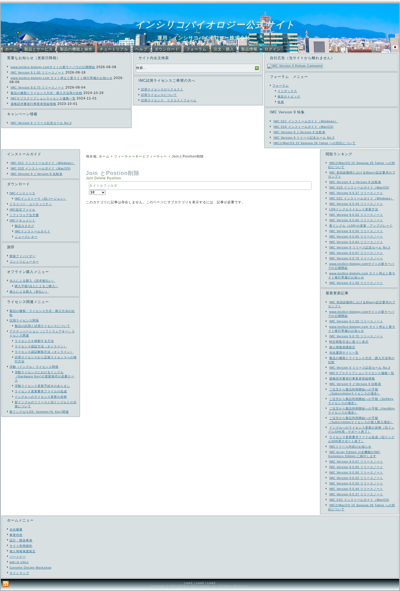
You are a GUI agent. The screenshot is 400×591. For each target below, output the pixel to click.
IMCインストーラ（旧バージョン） (41, 198)
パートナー (18, 556)
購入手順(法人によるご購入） (37, 286)
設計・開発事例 (21, 540)
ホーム (11, 49)
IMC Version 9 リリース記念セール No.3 (41, 123)
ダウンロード (167, 49)
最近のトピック (289, 96)
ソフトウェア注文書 (24, 215)
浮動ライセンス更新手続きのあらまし (42, 385)
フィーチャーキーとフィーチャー (140, 156)
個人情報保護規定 (23, 551)
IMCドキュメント (22, 220)
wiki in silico (19, 562)
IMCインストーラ (22, 193)
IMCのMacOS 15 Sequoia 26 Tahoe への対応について (314, 143)
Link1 (188, 582)
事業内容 (16, 535)
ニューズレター (26, 236)
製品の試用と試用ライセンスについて (42, 326)
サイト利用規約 (21, 545)
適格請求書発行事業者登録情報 (33, 103)
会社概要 (16, 529)
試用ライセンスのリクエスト (162, 89)
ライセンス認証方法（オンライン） (41, 346)
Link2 (200, 582)
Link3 (211, 582)
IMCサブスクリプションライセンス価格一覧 (43, 98)
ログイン (272, 49)
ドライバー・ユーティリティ (31, 204)
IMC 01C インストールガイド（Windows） (305, 121)
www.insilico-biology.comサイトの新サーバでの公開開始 (53, 67)
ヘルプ (141, 49)
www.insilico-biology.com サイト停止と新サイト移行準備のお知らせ (62, 78)
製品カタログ (24, 226)
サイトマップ (19, 573)
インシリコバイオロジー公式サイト (215, 24)
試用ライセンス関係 (24, 320)
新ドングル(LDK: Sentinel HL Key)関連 (39, 411)
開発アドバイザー (23, 256)
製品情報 (249, 49)
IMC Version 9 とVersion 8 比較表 (299, 132)
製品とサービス (38, 49)
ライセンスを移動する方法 (34, 341)
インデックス (287, 91)
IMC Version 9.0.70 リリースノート (37, 87)
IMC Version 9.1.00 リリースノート (37, 72)
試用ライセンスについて (159, 94)
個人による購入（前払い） (29, 291)
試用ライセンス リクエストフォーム (168, 100)
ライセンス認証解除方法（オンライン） (44, 351)
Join (90, 178)
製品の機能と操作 (76, 49)
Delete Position (107, 178)
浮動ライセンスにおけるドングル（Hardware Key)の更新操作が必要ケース (44, 376)
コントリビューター (24, 261)
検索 (281, 102)
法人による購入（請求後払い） (32, 280)
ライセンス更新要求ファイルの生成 (41, 391)
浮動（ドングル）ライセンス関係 (34, 366)
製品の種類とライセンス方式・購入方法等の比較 (46, 93)
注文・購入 (224, 49)
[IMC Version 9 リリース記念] (295, 65)
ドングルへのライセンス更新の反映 (41, 396)
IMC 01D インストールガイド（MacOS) (303, 126)
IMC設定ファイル (22, 209)
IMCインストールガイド (32, 231)
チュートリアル (114, 49)
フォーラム (196, 49)
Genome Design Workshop (30, 567)
